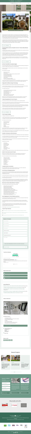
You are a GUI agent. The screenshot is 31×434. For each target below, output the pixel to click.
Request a (6, 45)
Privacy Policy (10, 243)
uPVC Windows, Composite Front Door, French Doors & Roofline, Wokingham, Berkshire (15, 210)
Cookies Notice (12, 431)
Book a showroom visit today (7, 325)
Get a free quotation (7, 275)
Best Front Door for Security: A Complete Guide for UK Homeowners (13, 291)
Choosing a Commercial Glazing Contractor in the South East (12, 287)
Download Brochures (24, 392)
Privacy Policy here (4, 380)
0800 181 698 (6, 333)
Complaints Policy (16, 431)
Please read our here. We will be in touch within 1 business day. (14, 243)
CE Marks (8, 431)
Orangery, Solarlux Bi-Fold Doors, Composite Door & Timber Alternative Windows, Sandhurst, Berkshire (16, 213)
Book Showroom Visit (15, 392)
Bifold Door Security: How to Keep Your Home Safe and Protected (13, 285)
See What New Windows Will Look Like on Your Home (11, 292)
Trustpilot (14, 194)
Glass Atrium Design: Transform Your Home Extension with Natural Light (13, 288)
